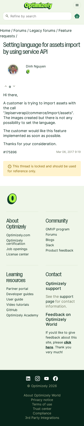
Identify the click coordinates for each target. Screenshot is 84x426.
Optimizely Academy (22, 315)
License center (17, 254)
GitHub (11, 310)
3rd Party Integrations (42, 418)
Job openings (16, 249)
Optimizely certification (15, 242)
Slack (50, 245)
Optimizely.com (18, 235)
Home (5, 30)
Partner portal (17, 289)
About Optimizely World (42, 395)
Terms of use (42, 404)
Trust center (42, 409)
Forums (19, 30)
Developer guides (19, 294)
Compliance (42, 413)
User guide (14, 299)
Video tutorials (17, 304)
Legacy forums (42, 30)
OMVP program (58, 229)
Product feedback (59, 250)
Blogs (50, 240)
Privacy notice (42, 400)
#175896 (10, 152)
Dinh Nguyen (36, 66)
